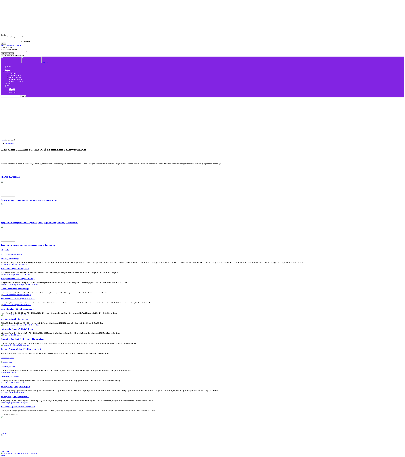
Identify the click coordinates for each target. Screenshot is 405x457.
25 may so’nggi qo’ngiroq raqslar (15, 386)
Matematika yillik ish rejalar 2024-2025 (18, 299)
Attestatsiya (13, 73)
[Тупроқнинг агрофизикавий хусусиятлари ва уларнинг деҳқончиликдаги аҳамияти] (8, 218)
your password (25, 41)
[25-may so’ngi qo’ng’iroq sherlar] (12, 392)
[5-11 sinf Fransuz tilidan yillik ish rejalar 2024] (15, 345)
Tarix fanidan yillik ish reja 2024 (15, 268)
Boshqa (7, 87)
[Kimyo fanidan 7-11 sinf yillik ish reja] (16, 305)
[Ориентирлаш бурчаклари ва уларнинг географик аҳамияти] (8, 196)
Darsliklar (7, 70)
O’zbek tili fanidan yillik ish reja (15, 289)
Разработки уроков (16, 81)
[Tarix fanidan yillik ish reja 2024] (14, 264)
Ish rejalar (5, 250)
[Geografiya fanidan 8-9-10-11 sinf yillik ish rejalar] (11, 335)
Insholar (12, 91)
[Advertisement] (202, 113)
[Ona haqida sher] (7, 362)
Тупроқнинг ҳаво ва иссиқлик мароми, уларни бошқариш (28, 245)
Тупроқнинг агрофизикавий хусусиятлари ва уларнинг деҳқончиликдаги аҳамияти (39, 222)
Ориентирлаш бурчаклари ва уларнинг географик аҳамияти (29, 200)
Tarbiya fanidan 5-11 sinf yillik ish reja (17, 278)
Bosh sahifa (8, 66)
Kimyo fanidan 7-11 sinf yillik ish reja (17, 309)
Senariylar (12, 92)
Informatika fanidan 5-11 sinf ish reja (17, 329)
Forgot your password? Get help (11, 45)
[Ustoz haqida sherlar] (8, 372)
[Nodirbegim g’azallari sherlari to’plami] (14, 403)
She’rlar (7, 85)
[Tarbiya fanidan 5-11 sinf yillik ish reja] (15, 274)
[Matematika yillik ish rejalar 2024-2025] (16, 295)
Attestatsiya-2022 (15, 75)
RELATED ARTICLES (10, 177)
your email (23, 51)
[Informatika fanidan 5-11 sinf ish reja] (20, 325)
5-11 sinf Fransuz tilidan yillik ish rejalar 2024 (21, 349)
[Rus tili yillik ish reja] (11, 254)
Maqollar (12, 89)
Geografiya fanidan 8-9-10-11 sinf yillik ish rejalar (22, 339)
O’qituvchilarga (9, 72)
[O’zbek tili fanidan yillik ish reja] (19, 285)
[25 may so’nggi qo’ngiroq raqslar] (12, 382)
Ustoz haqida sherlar (10, 376)
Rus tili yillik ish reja (10, 258)
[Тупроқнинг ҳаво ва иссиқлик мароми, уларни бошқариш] (8, 241)
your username (25, 39)
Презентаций (10, 143)
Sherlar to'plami (7, 358)
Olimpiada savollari (15, 79)
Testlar (6, 68)
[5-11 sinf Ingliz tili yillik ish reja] (16, 315)
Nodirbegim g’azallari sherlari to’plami (18, 407)
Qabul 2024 (8, 83)
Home (3, 140)
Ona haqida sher (8, 366)
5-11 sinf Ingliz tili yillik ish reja (14, 319)
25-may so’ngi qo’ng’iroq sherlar (15, 397)
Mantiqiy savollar (15, 77)
